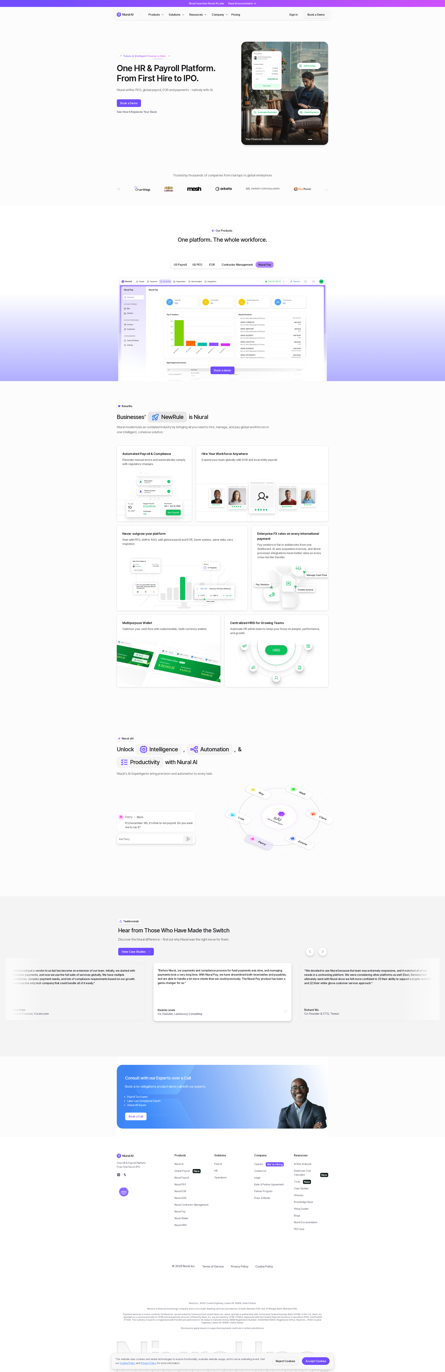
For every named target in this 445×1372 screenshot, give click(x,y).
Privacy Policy (148, 1363)
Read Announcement (240, 3)
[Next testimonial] (322, 951)
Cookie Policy (127, 1363)
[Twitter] (125, 1174)
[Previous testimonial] (310, 951)
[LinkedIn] (118, 1174)
